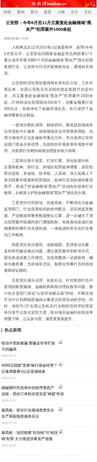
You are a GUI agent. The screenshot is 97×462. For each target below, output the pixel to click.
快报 (7, 12)
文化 (88, 12)
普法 (34, 12)
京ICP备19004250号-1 (28, 455)
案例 (20, 12)
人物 (61, 12)
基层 (47, 12)
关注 (74, 12)
